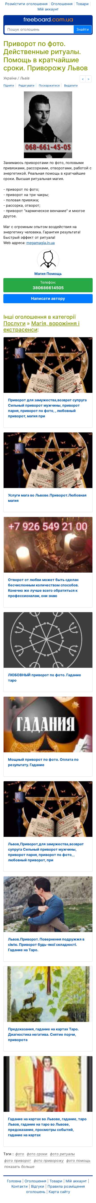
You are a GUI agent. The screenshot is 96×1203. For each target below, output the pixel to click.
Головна (14, 1181)
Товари (82, 4)
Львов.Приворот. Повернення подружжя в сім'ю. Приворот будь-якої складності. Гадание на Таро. (46, 944)
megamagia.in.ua (40, 242)
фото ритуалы (62, 1154)
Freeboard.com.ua (48, 19)
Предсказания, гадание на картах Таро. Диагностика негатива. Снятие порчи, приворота (43, 1034)
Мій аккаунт (48, 9)
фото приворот (17, 1160)
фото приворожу (49, 1160)
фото (19, 1154)
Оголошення (62, 4)
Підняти (8, 85)
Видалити (71, 85)
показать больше (19, 1166)
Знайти (82, 29)
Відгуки (37, 1186)
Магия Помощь (48, 273)
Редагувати (26, 85)
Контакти (19, 1186)
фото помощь (78, 1160)
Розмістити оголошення (26, 4)
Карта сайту (59, 1191)
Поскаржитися (49, 85)
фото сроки (37, 1154)
